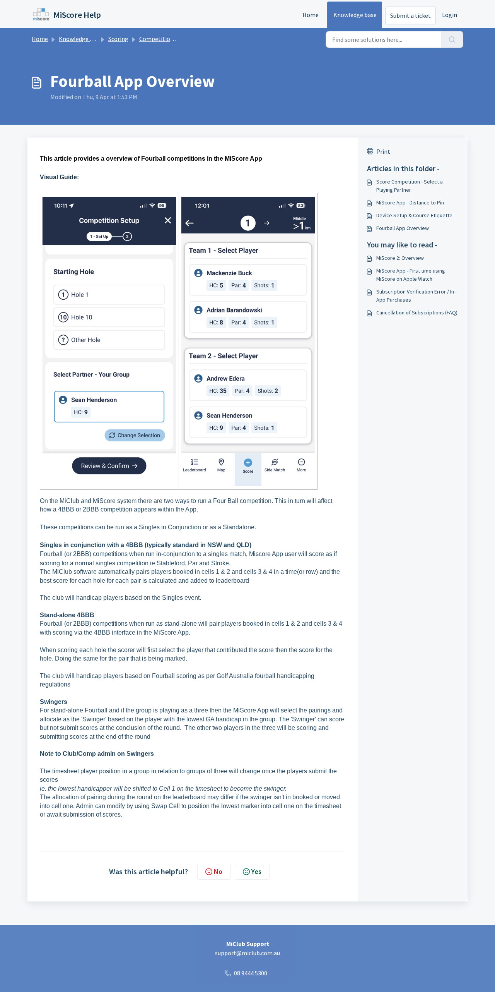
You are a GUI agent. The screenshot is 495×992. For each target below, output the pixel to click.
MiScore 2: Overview (400, 257)
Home (310, 15)
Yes (256, 871)
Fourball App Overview (402, 228)
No (218, 871)
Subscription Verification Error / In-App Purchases (416, 295)
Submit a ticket (410, 15)
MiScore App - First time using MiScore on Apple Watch (410, 274)
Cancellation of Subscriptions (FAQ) (416, 312)
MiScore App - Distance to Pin (410, 202)
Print (383, 151)
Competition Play (162, 39)
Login (449, 15)
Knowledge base (355, 15)
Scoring (118, 39)
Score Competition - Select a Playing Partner (409, 185)
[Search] (452, 39)
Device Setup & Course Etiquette (414, 215)
